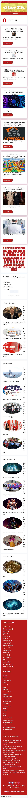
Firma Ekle (5, 689)
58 (23, 262)
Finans (4, 638)
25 (15, 253)
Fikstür (4, 687)
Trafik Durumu (7, 725)
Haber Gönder (7, 701)
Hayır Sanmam (8, 284)
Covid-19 (5, 685)
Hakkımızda (6, 704)
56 (17, 262)
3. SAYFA (5, 627)
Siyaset (5, 655)
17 (16, 251)
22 (7, 253)
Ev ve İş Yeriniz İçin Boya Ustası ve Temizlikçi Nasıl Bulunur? (14, 51)
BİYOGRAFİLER (7, 629)
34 (18, 255)
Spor (4, 660)
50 (20, 260)
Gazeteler (5, 694)
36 (24, 255)
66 (4, 267)
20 (24, 251)
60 (8, 265)
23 (10, 253)
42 (18, 258)
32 (12, 255)
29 (4, 255)
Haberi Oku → (7, 43)
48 (14, 260)
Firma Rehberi (7, 692)
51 (23, 260)
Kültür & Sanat (7, 645)
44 (24, 258)
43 (21, 258)
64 (20, 265)
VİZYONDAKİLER (7, 667)
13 (6, 251)
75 (15, 269)
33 (15, 255)
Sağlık (4, 652)
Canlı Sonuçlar (7, 680)
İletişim (5, 708)
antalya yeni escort (6, 796)
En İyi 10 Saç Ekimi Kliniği (14, 220)
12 (4, 251)
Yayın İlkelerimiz (7, 729)
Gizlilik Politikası (7, 696)
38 (7, 258)
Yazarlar (5, 732)
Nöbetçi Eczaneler (8, 720)
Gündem (5, 643)
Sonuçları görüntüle (14, 296)
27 (21, 253)
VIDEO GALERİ (6, 664)
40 (13, 258)
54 (11, 262)
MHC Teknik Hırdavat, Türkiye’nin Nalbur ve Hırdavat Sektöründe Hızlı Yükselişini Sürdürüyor (14, 189)
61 (11, 265)
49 (17, 260)
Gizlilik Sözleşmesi (8, 699)
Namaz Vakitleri (7, 718)
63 (17, 265)
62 (14, 265)
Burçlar (5, 678)
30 (7, 255)
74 (13, 269)
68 (10, 267)
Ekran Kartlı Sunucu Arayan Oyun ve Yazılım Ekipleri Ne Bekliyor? (14, 92)
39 (10, 258)
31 (10, 255)
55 (14, 262)
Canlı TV (5, 682)
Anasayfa (5, 675)
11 (24, 248)
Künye (4, 713)
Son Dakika (6, 657)
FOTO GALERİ (6, 641)
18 (19, 251)
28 (24, 253)
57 (20, 262)
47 (11, 260)
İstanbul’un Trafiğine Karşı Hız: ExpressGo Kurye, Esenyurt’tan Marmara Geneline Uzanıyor (14, 124)
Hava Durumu (7, 706)
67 (7, 267)
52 (5, 262)
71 (19, 267)
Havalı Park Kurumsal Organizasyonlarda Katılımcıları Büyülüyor (14, 156)
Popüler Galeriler (7, 722)
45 (5, 260)
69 (13, 267)
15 (11, 251)
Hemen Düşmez (8, 287)
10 (22, 248)
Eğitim (4, 634)
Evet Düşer (7, 282)
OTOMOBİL (6, 650)
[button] (26, 2)
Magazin (5, 648)
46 (8, 260)
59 (5, 265)
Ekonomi (5, 636)
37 (4, 258)
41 (16, 258)
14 (9, 251)
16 (14, 251)
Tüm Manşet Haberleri (9, 727)
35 (21, 255)
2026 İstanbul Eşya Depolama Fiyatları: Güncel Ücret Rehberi (14, 71)
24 (12, 253)
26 (18, 253)
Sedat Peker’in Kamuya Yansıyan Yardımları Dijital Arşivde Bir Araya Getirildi (14, 30)
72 (21, 267)
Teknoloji (5, 662)
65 (23, 265)
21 (4, 253)
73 (24, 267)
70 (16, 267)
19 (21, 251)
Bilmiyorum (7, 289)
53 (8, 262)
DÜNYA (5, 631)
